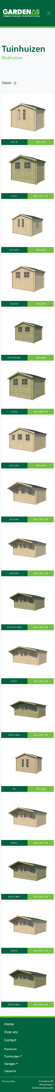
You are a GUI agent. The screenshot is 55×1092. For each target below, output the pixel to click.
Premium (10, 1049)
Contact (10, 1039)
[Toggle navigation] (49, 13)
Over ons (11, 1031)
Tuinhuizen (11, 1056)
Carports (10, 1071)
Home (9, 1023)
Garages (9, 1063)
